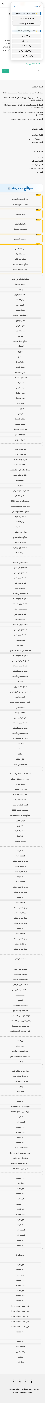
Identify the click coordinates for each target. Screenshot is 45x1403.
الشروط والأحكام (37, 165)
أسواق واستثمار (37, 142)
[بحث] (3, 3)
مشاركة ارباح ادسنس (26, 23)
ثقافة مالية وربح (37, 135)
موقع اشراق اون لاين (26, 51)
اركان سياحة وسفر (26, 56)
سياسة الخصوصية (36, 168)
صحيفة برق (26, 41)
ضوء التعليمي (27, 36)
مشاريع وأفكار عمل (36, 139)
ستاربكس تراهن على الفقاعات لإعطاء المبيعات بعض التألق (23, 93)
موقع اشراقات (26, 46)
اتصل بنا (40, 172)
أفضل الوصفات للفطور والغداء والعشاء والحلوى (26, 119)
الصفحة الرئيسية (33, 63)
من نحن (40, 157)
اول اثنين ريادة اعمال (26, 18)
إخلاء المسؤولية (37, 161)
